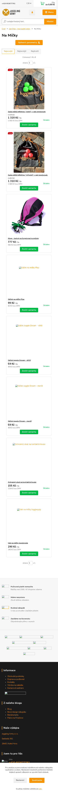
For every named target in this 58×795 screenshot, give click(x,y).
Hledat (50, 21)
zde (40, 789)
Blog (9, 709)
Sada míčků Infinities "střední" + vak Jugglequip (28, 175)
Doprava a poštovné (15, 679)
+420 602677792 (8, 4)
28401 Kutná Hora (9, 743)
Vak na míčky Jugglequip (18, 543)
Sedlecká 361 (7, 738)
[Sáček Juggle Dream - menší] (29, 398)
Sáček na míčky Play (16, 299)
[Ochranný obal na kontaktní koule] (29, 459)
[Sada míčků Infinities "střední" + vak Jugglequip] (29, 152)
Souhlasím (37, 780)
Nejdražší (35, 51)
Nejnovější (8, 51)
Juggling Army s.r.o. (10, 734)
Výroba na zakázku (15, 685)
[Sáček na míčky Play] (29, 276)
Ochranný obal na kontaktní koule (22, 482)
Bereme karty (12, 715)
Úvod (3, 29)
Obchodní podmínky (15, 676)
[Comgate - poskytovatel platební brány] (15, 693)
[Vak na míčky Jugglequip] (29, 520)
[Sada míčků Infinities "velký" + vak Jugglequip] (29, 89)
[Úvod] (13, 12)
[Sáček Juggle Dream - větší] (29, 337)
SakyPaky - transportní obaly (19, 29)
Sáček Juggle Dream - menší (20, 421)
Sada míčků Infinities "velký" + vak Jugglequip (27, 112)
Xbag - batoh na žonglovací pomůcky (23, 238)
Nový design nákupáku (16, 712)
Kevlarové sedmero (15, 688)
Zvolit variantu (29, 124)
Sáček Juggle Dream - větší (19, 360)
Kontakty (11, 682)
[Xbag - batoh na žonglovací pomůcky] (29, 215)
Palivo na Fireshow (15, 718)
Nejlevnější (21, 51)
